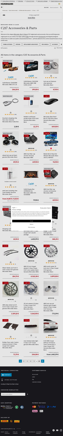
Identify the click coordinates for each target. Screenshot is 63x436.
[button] (14, 208)
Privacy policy (43, 208)
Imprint (49, 208)
